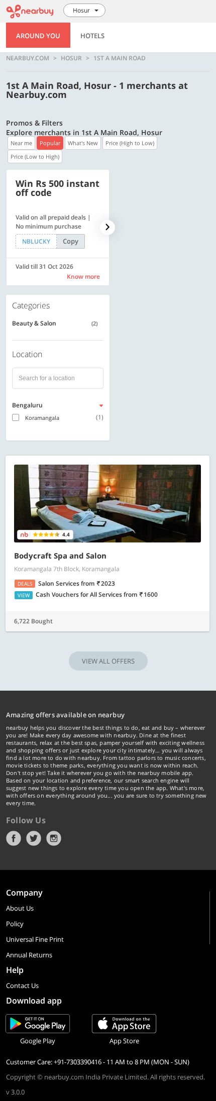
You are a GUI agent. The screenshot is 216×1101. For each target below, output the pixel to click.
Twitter (33, 838)
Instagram (53, 838)
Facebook (13, 838)
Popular (50, 143)
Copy (70, 241)
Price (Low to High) (35, 156)
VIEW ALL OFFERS (108, 661)
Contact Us (22, 985)
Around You (38, 35)
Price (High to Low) (129, 143)
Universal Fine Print (35, 939)
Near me (21, 143)
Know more (83, 276)
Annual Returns (29, 954)
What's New (83, 143)
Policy (15, 923)
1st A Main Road (119, 58)
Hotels (92, 35)
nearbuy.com (27, 58)
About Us (20, 908)
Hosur (71, 58)
